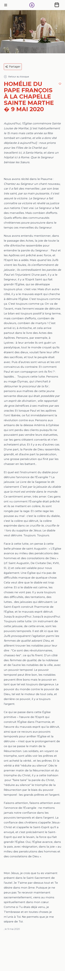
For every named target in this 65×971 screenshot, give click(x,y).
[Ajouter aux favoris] (60, 83)
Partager (14, 66)
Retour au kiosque (18, 76)
